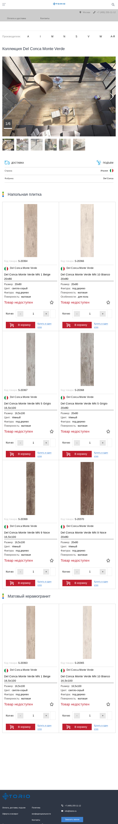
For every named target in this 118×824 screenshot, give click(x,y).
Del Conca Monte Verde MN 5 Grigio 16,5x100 (27, 405)
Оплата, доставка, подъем (13, 808)
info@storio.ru (71, 811)
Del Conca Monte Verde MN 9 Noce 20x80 (83, 534)
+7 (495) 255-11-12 (106, 12)
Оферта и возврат (10, 814)
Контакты (44, 18)
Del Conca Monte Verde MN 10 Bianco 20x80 (85, 276)
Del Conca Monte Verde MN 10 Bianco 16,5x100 (85, 678)
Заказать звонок (72, 819)
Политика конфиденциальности (41, 811)
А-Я (113, 36)
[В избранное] (51, 303)
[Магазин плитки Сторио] (16, 796)
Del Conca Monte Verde (23, 268)
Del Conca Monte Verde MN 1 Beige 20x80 (27, 276)
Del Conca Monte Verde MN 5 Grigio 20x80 (84, 405)
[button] (112, 96)
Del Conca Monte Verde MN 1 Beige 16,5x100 (27, 678)
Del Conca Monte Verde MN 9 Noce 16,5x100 (27, 534)
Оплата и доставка (16, 18)
